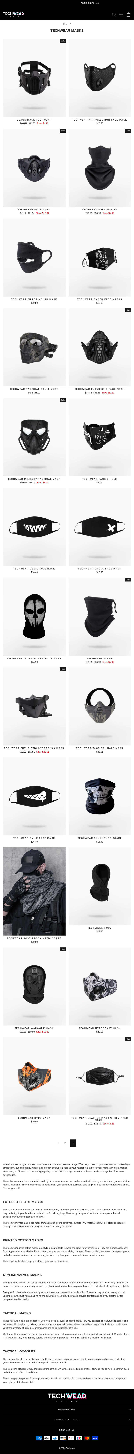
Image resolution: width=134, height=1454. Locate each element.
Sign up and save (67, 1420)
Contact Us (67, 1430)
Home (66, 24)
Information (67, 1410)
